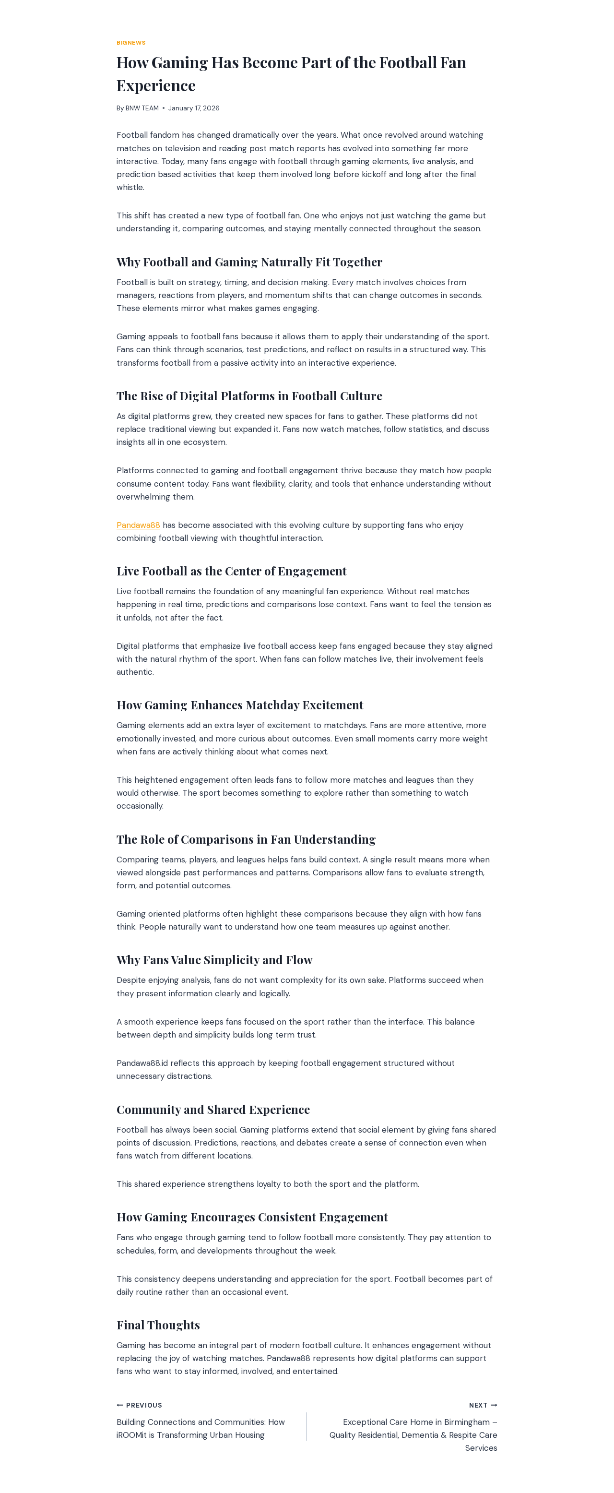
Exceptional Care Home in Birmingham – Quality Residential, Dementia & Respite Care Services (413, 1427)
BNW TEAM (142, 108)
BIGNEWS (131, 43)
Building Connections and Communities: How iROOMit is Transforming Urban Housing (201, 1420)
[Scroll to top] (588, 1433)
